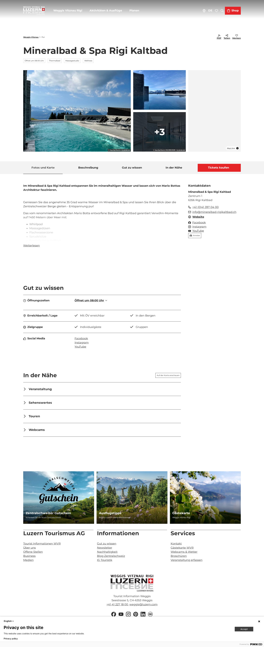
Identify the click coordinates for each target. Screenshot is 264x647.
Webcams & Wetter (184, 552)
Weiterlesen (31, 245)
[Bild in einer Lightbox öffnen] (132, 583)
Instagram (82, 342)
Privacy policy (11, 638)
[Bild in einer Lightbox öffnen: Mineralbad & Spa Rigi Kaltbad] (77, 111)
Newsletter (104, 547)
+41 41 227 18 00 (117, 604)
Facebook (81, 338)
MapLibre (231, 148)
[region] (214, 111)
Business (29, 556)
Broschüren (179, 556)
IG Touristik (104, 560)
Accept (244, 629)
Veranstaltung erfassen (186, 560)
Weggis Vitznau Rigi (67, 10)
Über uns (29, 547)
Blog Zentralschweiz (111, 556)
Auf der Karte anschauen (168, 375)
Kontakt (176, 543)
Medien (28, 560)
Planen (134, 10)
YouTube (80, 346)
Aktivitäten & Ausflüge (106, 10)
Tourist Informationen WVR (42, 543)
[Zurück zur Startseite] (34, 10)
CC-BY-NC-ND (126, 150)
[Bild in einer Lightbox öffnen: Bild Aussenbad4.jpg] (159, 90)
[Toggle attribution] (237, 148)
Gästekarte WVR (182, 547)
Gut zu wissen (106, 543)
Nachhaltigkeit (107, 552)
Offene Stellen (33, 552)
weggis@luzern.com (143, 604)
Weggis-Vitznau (30, 37)
